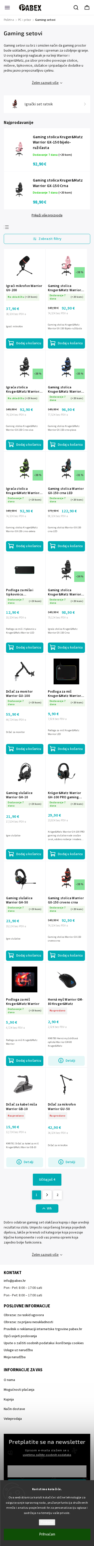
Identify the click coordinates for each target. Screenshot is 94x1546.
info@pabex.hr (15, 1280)
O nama (9, 1379)
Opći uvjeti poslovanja (20, 1336)
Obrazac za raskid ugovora (24, 1315)
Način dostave (14, 1409)
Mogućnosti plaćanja (19, 1389)
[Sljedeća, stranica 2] (47, 1194)
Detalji (70, 1060)
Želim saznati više (45, 82)
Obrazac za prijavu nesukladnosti (28, 1322)
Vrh (49, 1208)
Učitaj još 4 (47, 1179)
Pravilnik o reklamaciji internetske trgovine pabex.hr (43, 1329)
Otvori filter (47, 239)
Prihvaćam (47, 1534)
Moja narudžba (15, 1357)
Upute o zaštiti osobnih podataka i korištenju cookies (44, 1343)
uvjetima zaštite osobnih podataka (47, 1455)
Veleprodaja (13, 1418)
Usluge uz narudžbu (18, 1350)
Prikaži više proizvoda (47, 215)
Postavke (47, 1522)
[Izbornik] (7, 8)
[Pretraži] (76, 7)
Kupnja (9, 1399)
